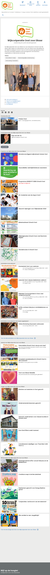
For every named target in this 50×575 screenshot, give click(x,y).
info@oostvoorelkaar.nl (12, 102)
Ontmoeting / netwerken (12, 60)
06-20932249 (9, 104)
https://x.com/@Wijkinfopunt (13, 101)
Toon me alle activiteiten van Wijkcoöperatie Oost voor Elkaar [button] (17, 338)
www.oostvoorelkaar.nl (11, 99)
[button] (3, 12)
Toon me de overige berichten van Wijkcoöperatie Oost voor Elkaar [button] (18, 529)
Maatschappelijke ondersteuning (26, 58)
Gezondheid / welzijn (11, 58)
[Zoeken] (3, 15)
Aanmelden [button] (4, 147)
